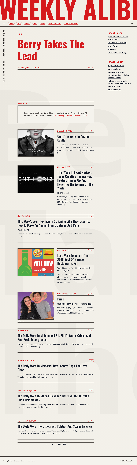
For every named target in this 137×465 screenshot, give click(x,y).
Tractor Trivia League (114, 69)
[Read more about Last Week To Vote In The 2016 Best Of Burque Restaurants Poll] (36, 267)
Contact (17, 461)
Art (35, 23)
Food (43, 23)
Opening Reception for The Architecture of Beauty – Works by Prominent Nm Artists (118, 75)
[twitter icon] (26, 103)
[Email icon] (32, 103)
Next (64, 444)
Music (27, 23)
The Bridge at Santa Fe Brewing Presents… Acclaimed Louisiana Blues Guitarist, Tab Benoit (119, 83)
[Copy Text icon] (29, 103)
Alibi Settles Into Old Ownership (117, 43)
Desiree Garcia (22, 391)
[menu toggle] (4, 23)
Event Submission (71, 23)
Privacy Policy (7, 461)
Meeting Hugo (112, 49)
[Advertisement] (56, 86)
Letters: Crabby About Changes (117, 53)
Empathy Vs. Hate (113, 46)
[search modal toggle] (132, 23)
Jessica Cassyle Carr (24, 68)
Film (19, 23)
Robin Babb (21, 330)
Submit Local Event (28, 461)
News (11, 23)
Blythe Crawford (62, 294)
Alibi (58, 167)
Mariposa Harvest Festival (116, 66)
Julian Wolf (60, 131)
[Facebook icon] (23, 103)
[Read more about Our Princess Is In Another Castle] (36, 144)
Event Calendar (54, 23)
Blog (20, 34)
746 (59, 444)
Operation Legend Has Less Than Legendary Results (118, 38)
